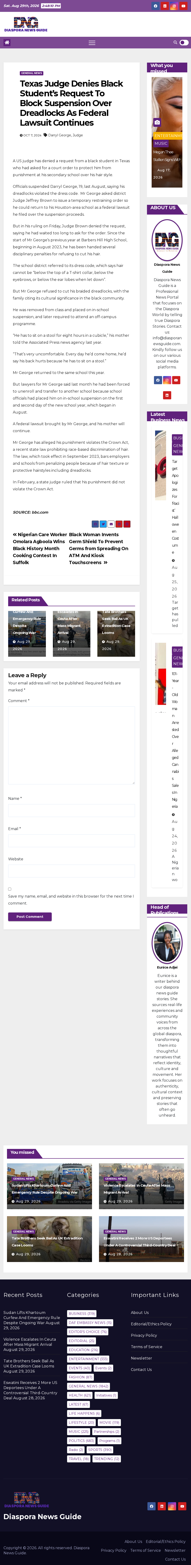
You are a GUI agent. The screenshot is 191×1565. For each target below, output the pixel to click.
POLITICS (81, 1441)
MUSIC (161, 143)
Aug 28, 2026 (120, 1254)
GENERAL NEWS (31, 73)
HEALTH (80, 1395)
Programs (109, 1441)
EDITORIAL (81, 1341)
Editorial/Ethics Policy (151, 1324)
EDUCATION (83, 1350)
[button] (175, 42)
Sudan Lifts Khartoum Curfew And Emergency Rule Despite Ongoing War (31, 1317)
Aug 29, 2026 (28, 1201)
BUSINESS (82, 1314)
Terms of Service (146, 1347)
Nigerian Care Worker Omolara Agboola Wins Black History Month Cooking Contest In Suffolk (40, 548)
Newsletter (141, 1358)
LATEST (78, 1404)
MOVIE (109, 1422)
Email (14, 829)
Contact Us (141, 1369)
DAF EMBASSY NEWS (90, 1323)
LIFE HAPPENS (84, 1413)
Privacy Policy (144, 1335)
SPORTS (100, 1450)
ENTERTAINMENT (172, 136)
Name (15, 798)
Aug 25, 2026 (175, 582)
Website (15, 859)
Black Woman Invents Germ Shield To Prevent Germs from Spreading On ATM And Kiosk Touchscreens (98, 548)
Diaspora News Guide (42, 1516)
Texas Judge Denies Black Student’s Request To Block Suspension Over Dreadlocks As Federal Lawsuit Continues (71, 103)
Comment (19, 701)
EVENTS (79, 1368)
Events (103, 1368)
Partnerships (106, 1432)
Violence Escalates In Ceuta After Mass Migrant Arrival (69, 618)
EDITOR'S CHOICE (88, 1332)
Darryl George (59, 135)
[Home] (6, 42)
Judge (78, 135)
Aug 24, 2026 (175, 836)
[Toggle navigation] (92, 43)
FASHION (80, 1377)
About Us (140, 1312)
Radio (76, 1450)
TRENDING (106, 1459)
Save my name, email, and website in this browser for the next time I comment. (71, 899)
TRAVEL (79, 1459)
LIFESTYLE (81, 1422)
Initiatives (106, 1395)
